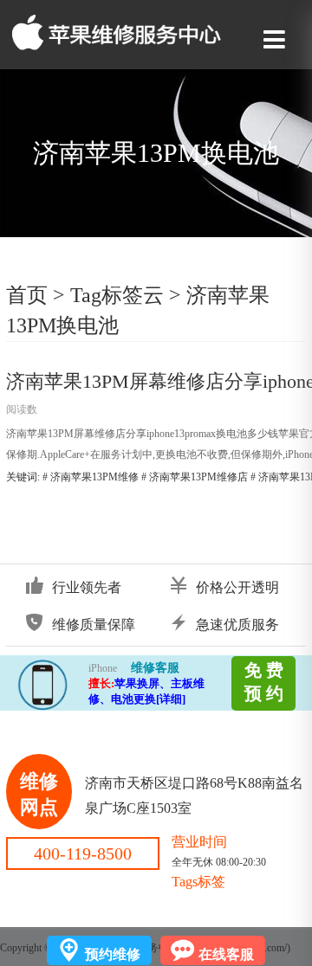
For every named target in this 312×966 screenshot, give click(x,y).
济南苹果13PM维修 (94, 477)
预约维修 (112, 954)
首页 (27, 295)
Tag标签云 (117, 295)
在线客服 (226, 954)
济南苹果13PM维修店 (198, 477)
